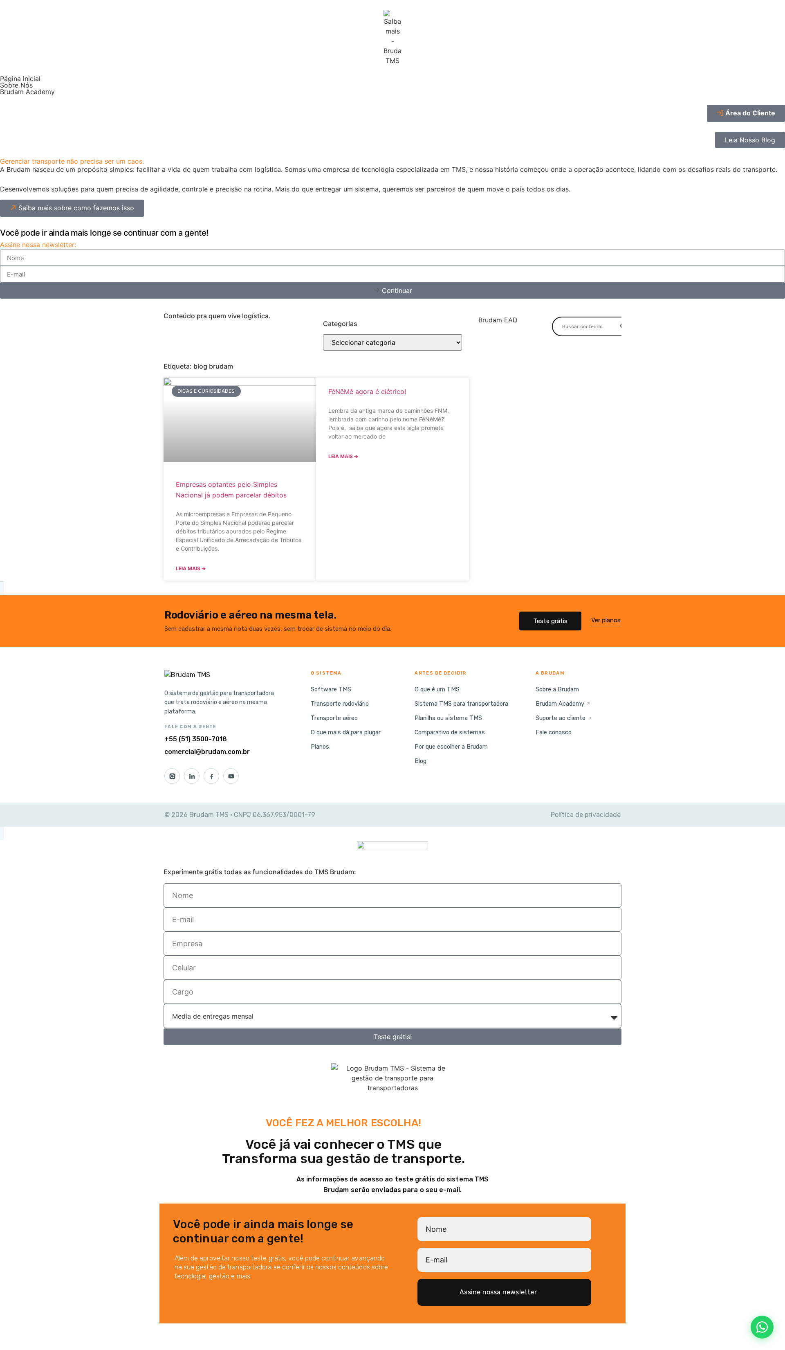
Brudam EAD (498, 320)
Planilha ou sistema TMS (448, 718)
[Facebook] (211, 776)
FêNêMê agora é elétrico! (367, 391)
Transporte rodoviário (340, 703)
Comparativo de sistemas (450, 732)
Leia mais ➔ (191, 568)
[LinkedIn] (192, 776)
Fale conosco (554, 732)
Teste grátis (550, 621)
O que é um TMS (437, 689)
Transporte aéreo (334, 718)
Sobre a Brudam (557, 689)
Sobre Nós (16, 85)
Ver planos (606, 620)
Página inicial (20, 78)
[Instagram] (172, 776)
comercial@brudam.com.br (207, 752)
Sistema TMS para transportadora (461, 703)
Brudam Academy (27, 92)
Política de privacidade (586, 815)
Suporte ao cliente (564, 718)
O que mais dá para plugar (346, 732)
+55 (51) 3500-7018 (195, 739)
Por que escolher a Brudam (451, 746)
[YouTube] (231, 776)
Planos (320, 746)
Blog (420, 761)
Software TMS (331, 689)
